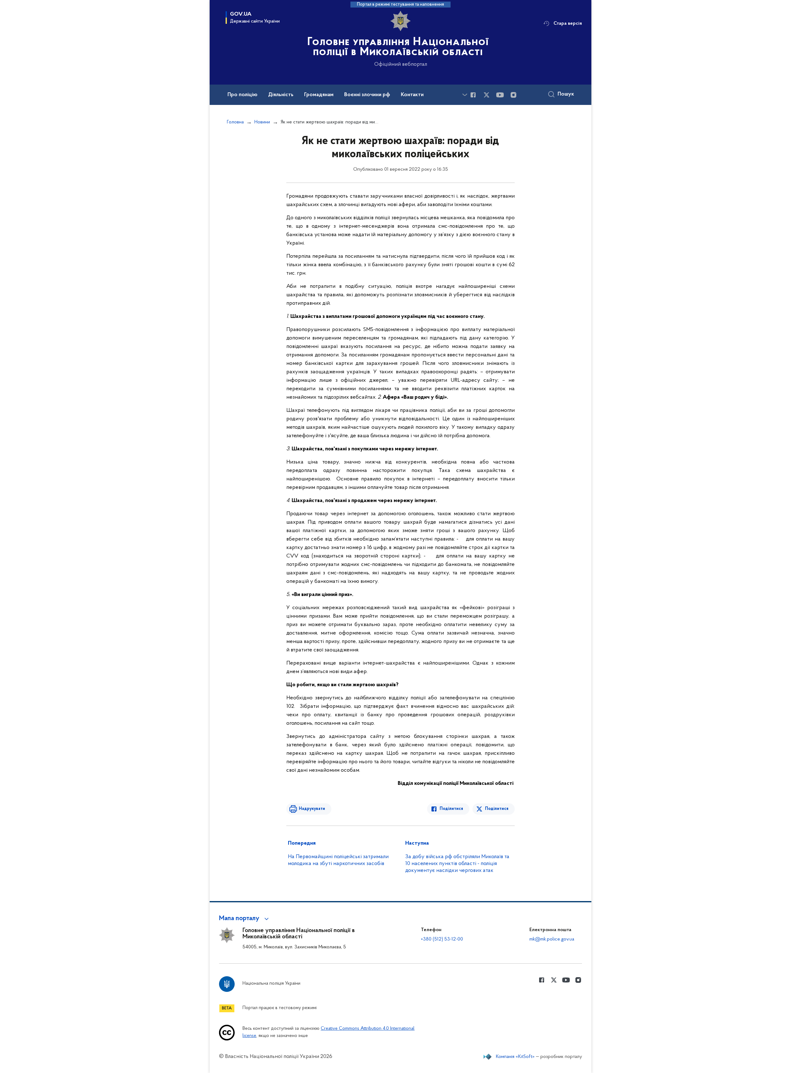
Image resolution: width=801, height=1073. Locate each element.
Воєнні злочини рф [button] (367, 95)
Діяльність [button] (280, 95)
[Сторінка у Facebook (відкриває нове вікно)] (473, 95)
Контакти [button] (412, 95)
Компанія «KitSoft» (515, 1056)
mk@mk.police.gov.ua (551, 939)
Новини (262, 122)
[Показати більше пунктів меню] (464, 95)
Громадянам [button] (319, 95)
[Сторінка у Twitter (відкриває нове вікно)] (486, 95)
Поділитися (451, 808)
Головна (235, 122)
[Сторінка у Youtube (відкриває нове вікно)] (500, 95)
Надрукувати (312, 808)
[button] (245, 918)
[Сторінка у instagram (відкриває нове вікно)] (513, 95)
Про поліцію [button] (242, 95)
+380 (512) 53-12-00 (442, 939)
